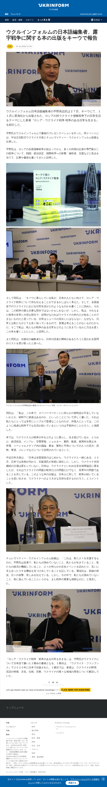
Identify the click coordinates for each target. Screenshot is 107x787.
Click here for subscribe (75, 690)
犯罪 (33, 753)
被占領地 (35, 730)
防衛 (33, 742)
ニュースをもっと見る (53, 693)
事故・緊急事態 (37, 757)
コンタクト (60, 733)
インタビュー (11, 727)
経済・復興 (17, 19)
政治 (33, 734)
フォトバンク (16, 14)
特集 (7, 723)
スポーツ (30, 19)
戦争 (7, 19)
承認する (72, 783)
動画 (7, 734)
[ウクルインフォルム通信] (53, 5)
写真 (7, 731)
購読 (6, 14)
